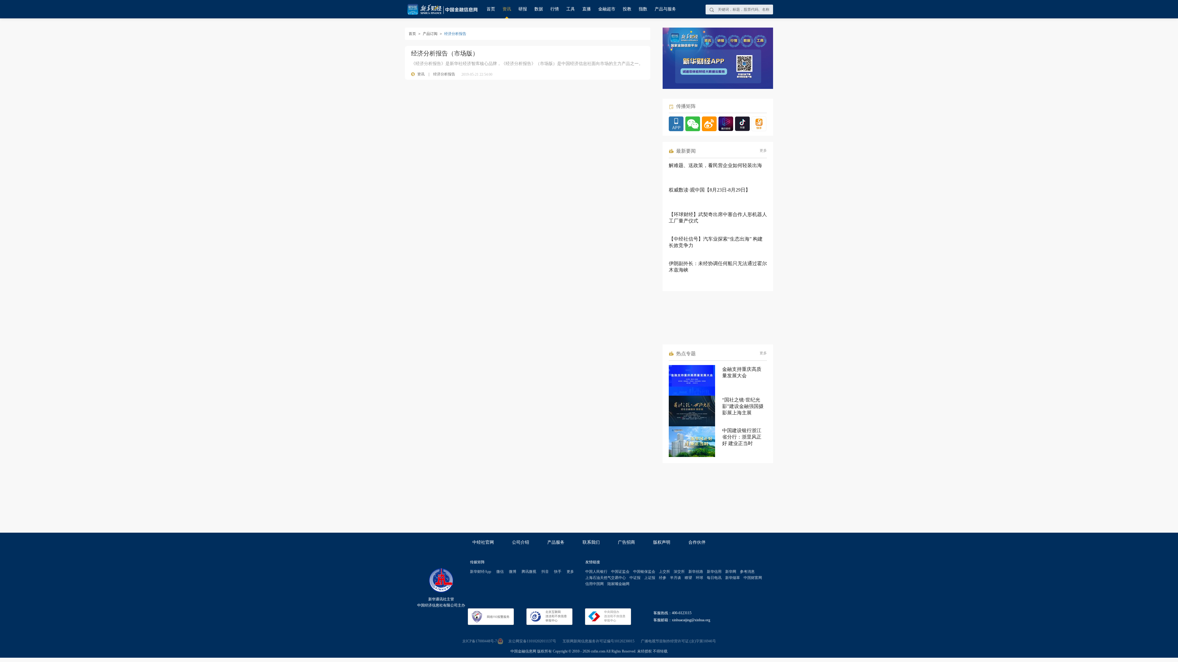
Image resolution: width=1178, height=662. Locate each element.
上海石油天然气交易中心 (605, 578)
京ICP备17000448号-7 (479, 641)
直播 (586, 9)
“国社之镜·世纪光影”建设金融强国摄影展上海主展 (743, 406)
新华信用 (714, 571)
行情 (554, 9)
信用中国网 (594, 584)
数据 (538, 9)
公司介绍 (520, 542)
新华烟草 (732, 578)
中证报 (635, 578)
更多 (763, 150)
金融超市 (606, 9)
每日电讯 (714, 578)
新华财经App (480, 571)
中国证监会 (620, 571)
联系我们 (591, 542)
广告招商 (626, 542)
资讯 (506, 9)
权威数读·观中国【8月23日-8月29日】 (709, 189)
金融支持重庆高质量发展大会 (741, 372)
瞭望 (688, 578)
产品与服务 (665, 9)
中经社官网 (483, 542)
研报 (522, 9)
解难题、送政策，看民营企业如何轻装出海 (715, 165)
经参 (662, 578)
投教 (627, 9)
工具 (570, 9)
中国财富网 (753, 578)
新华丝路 (695, 571)
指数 (643, 9)
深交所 (679, 571)
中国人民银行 (596, 571)
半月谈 (675, 578)
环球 (699, 578)
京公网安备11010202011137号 (532, 641)
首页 (491, 9)
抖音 (545, 571)
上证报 (649, 578)
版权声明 (661, 542)
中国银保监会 (644, 571)
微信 (500, 571)
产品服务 (555, 542)
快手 (557, 571)
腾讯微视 (529, 571)
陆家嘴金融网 (618, 584)
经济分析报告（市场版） (445, 53)
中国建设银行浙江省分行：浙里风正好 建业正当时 (741, 437)
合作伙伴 (697, 542)
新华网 (730, 571)
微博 (512, 571)
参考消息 (747, 571)
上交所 (664, 571)
